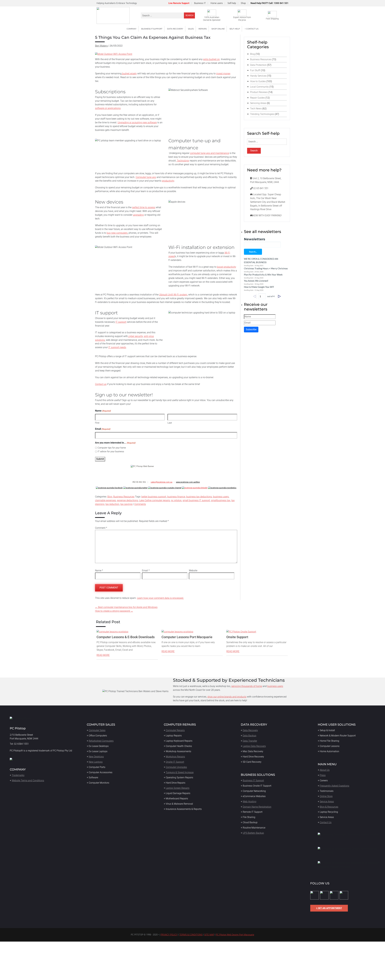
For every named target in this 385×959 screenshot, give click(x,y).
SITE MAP (209, 934)
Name (99, 570)
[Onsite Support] (241, 631)
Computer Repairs (175, 730)
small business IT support (196, 500)
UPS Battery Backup (253, 832)
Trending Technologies (262, 114)
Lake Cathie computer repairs (154, 500)
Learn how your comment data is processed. (160, 598)
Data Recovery (250, 730)
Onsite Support (237, 637)
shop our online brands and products (226, 696)
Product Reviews (259, 92)
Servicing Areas (258, 103)
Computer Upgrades (176, 767)
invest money (223, 73)
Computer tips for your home (112, 447)
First (97, 422)
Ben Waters (101, 45)
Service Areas (327, 801)
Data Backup (249, 735)
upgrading (138, 214)
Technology (182, 160)
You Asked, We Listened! (256, 280)
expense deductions (127, 500)
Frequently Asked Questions (334, 785)
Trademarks (18, 775)
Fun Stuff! (255, 70)
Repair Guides (257, 97)
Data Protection (258, 65)
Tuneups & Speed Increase (180, 772)
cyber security (135, 336)
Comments (140, 504)
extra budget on (211, 59)
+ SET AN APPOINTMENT (329, 908)
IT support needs (117, 347)
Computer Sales (97, 730)
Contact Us (325, 822)
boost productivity (226, 266)
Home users (217, 3)
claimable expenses (105, 500)
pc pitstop (176, 500)
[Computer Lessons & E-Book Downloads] (112, 631)
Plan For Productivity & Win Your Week (263, 274)
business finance (176, 496)
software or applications (108, 108)
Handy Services (258, 75)
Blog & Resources (329, 806)
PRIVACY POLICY (169, 934)
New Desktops (96, 756)
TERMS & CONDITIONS (191, 934)
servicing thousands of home (246, 686)
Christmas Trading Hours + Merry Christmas (266, 268)
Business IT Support (253, 780)
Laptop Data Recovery (254, 746)
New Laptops (96, 761)
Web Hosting (249, 801)
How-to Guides (258, 81)
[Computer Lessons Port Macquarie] (177, 631)
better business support (153, 496)
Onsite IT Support (175, 761)
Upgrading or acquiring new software (137, 122)
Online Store (326, 796)
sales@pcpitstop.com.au (161, 482)
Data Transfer (250, 740)
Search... (253, 251)
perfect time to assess (143, 207)
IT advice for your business (111, 451)
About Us (325, 770)
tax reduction (112, 504)
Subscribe (251, 329)
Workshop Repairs (175, 756)
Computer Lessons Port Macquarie (187, 637)
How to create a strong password (114, 610)
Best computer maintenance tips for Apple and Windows (126, 607)
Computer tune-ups (146, 177)
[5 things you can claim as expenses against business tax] (113, 54)
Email (102, 428)
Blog (109, 496)
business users (221, 496)
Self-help (232, 3)
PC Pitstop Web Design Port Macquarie (235, 934)
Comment (101, 527)
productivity (168, 180)
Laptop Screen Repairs (177, 788)
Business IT (200, 3)
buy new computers (117, 232)
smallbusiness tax (220, 500)
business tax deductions (199, 496)
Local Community (259, 86)
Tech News (256, 108)
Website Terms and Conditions (28, 780)
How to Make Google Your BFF (259, 287)
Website (193, 570)
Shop (243, 3)
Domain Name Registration (257, 806)
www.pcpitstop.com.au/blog (188, 482)
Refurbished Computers (101, 740)
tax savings (126, 504)
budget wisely (129, 73)
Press (323, 775)
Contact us (100, 384)
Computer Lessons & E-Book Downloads (126, 637)
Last (170, 422)
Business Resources (123, 496)
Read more (103, 655)
